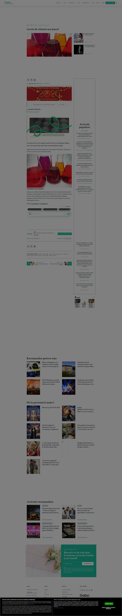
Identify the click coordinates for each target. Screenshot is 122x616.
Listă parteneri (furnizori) (58, 607)
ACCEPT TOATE (109, 603)
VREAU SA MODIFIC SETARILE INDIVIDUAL (108, 608)
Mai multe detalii (31, 603)
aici (46, 609)
